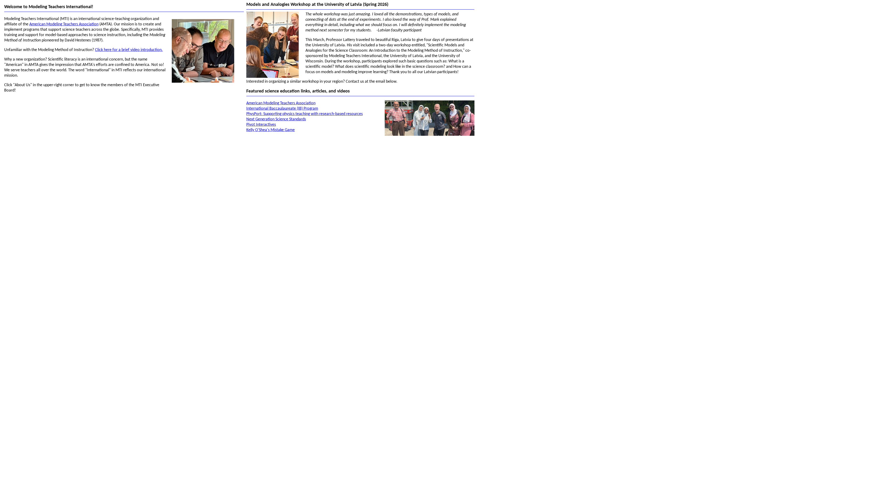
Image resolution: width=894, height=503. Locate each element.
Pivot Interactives (261, 124)
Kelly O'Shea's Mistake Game (270, 130)
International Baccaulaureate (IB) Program (282, 108)
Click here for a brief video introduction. (129, 50)
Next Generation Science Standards (276, 119)
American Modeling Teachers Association (63, 24)
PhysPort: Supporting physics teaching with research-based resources (304, 114)
